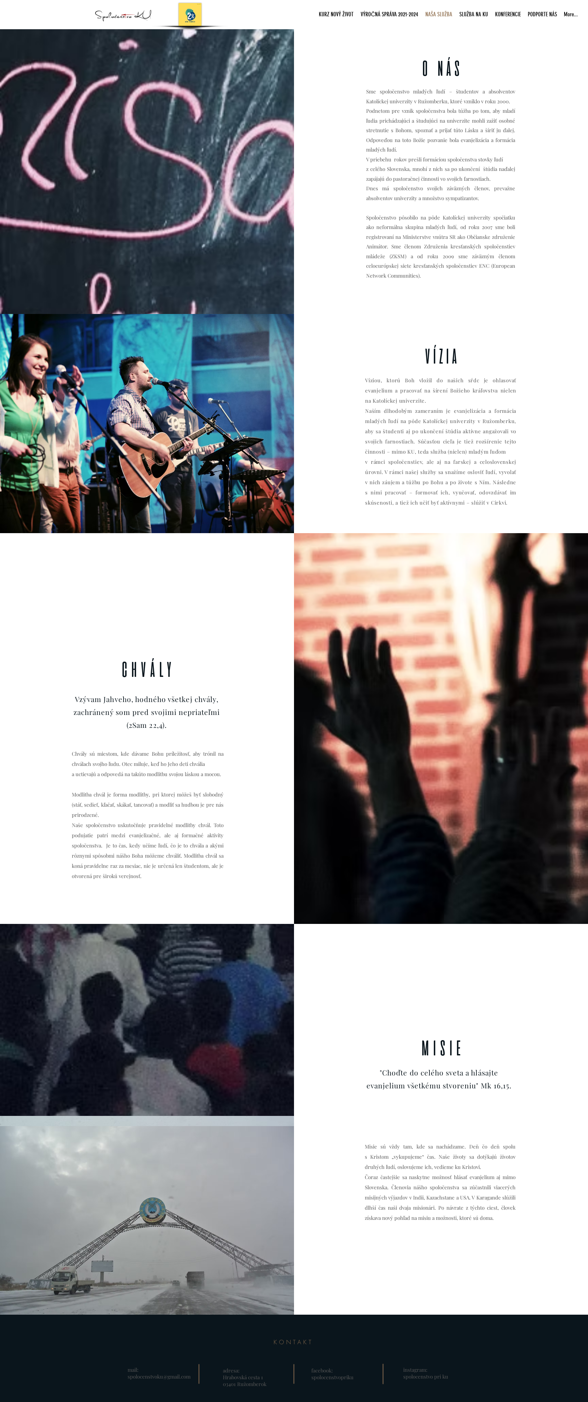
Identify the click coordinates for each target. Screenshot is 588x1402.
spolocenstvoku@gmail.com (159, 1376)
